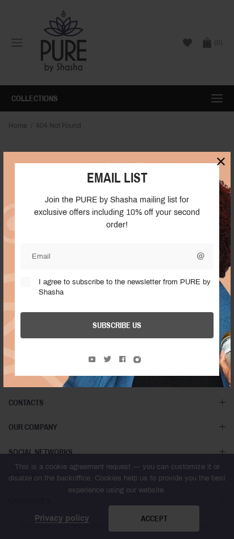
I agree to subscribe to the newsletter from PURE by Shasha (125, 287)
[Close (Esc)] (221, 161)
